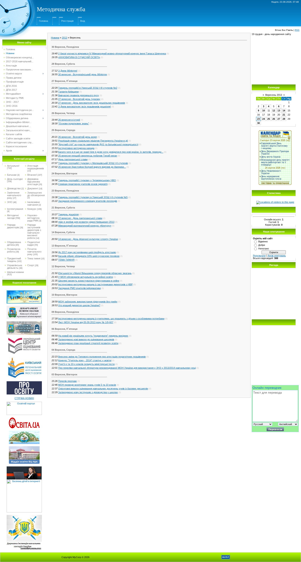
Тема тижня (33, 258)
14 (283, 110)
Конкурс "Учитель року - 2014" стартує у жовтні (84, 360)
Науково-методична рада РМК (33, 218)
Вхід (82, 21)
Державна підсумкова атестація (33, 182)
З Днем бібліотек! (67, 70)
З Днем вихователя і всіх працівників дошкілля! (84, 106)
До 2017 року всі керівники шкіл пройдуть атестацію (87, 252)
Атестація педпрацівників (35, 167)
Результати (259, 255)
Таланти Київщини (68, 91)
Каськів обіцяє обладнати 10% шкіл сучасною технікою (88, 256)
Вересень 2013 (273, 95)
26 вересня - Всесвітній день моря (77, 137)
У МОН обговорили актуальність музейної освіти (85, 277)
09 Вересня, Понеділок (65, 312)
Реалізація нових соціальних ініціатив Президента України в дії (93, 140)
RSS (297, 30)
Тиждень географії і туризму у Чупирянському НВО (87, 180)
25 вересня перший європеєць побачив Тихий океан (87, 155)
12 (273, 110)
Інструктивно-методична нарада (76, 148)
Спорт (30, 265)
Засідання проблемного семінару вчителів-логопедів (87, 201)
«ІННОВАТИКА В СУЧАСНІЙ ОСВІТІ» (79, 57)
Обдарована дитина (14, 243)
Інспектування (15, 209)
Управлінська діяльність (14, 266)
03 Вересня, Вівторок (64, 374)
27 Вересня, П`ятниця (64, 81)
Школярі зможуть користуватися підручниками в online (88, 280)
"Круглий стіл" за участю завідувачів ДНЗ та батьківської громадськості (98, 144)
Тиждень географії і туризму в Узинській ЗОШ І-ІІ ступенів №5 (93, 197)
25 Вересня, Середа (63, 130)
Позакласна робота (13, 250)
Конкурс (31, 209)
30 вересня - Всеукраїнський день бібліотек (82, 74)
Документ (32, 188)
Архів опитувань (277, 255)
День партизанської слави (72, 159)
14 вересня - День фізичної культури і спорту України (88, 239)
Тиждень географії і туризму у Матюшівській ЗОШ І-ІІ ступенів (93, 163)
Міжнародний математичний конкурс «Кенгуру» (84, 225)
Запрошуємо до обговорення (36, 194)
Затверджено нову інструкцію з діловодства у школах (88, 392)
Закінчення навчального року (14, 195)
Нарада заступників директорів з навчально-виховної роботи (34, 231)
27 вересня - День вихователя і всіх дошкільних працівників (91, 102)
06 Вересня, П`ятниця (64, 329)
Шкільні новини (15, 272)
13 (278, 110)
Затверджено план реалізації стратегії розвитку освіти (88, 343)
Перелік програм (67, 381)
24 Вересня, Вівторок (64, 173)
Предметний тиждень (14, 259)
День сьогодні (14, 179)
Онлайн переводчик (267, 387)
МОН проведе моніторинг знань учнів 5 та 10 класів (87, 384)
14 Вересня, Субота (63, 232)
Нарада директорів (13, 226)
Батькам (12, 174)
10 (263, 110)
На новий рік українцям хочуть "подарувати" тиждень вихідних (93, 335)
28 (283, 119)
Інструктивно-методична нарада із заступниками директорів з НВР (95, 284)
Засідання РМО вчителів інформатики (79, 288)
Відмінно (263, 241)
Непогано (263, 248)
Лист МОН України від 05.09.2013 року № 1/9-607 (85, 322)
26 (273, 119)
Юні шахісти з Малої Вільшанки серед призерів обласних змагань (95, 273)
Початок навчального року (34, 252)
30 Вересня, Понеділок (65, 47)
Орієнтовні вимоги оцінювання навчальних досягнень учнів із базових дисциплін (103, 388)
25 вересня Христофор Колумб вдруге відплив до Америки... (92, 167)
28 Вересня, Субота (63, 64)
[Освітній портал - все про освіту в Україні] (24, 403)
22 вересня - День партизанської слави (80, 218)
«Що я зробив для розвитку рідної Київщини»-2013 (86, 222)
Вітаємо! (32, 174)
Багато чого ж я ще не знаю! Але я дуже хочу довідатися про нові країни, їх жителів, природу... (110, 152)
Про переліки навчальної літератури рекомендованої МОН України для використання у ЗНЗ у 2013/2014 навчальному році (127, 368)
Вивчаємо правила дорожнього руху (78, 95)
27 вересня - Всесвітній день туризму (79, 99)
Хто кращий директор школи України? (79, 305)
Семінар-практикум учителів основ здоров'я (83, 184)
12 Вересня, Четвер (63, 266)
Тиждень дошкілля (68, 214)
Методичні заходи (13, 216)
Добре (261, 245)
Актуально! (13, 165)
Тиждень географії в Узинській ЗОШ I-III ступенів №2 (87, 88)
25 (268, 119)
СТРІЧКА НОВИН (24, 398)
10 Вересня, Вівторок (64, 294)
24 (263, 119)
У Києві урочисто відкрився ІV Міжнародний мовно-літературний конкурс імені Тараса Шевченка (112, 53)
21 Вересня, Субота (63, 207)
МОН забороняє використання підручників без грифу (87, 301)
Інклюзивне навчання (33, 203)
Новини (55, 37)
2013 (64, 37)
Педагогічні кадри (33, 243)
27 (278, 119)
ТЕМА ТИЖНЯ (66, 259)
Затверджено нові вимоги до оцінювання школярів (86, 339)
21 (283, 114)
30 (258, 123)
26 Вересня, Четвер (63, 113)
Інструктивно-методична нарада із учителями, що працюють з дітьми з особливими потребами (111, 318)
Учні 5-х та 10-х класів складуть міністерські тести (86, 364)
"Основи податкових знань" (73, 123)
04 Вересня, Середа (63, 349)
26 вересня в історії (69, 119)
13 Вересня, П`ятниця (64, 245)
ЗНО (9, 202)
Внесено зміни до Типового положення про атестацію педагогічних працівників (102, 356)
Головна (43, 21)
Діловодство (14, 188)
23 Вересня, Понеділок (65, 190)
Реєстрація (67, 21)
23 (258, 119)
